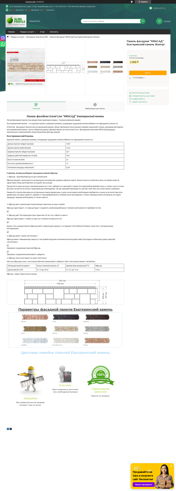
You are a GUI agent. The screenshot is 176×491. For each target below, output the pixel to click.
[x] (11, 429)
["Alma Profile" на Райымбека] (16, 20)
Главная (11, 32)
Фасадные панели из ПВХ (37, 37)
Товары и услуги (27, 32)
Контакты (54, 32)
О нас (42, 32)
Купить (148, 73)
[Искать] (142, 21)
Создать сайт (31, 2)
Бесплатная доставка (140, 93)
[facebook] (8, 429)
